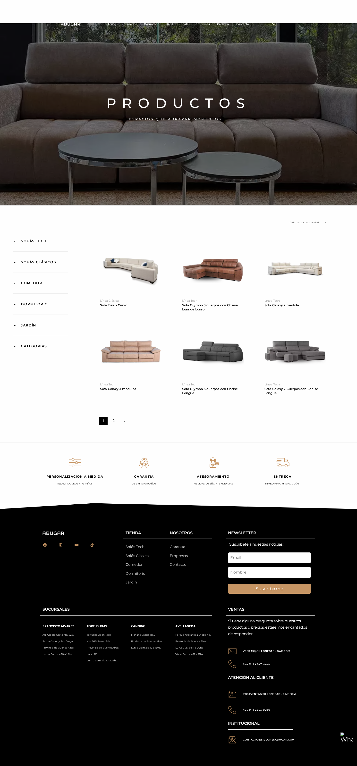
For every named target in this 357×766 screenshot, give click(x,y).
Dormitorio (151, 24)
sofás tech (33, 241)
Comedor (130, 24)
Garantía (223, 24)
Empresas (203, 24)
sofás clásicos (38, 262)
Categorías (34, 346)
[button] (274, 24)
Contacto (242, 24)
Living (112, 24)
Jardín (171, 24)
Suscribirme (269, 588)
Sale (185, 24)
